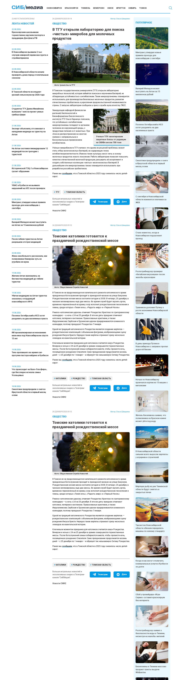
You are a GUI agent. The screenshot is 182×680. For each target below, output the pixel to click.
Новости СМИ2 (59, 210)
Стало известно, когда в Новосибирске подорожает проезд (149, 235)
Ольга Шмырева (123, 19)
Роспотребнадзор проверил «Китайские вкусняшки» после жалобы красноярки (150, 274)
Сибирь (132, 8)
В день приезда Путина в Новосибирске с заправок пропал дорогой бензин (152, 346)
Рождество (78, 378)
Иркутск (120, 8)
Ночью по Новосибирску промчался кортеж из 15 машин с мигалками (152, 382)
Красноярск (71, 8)
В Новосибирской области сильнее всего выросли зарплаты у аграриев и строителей (152, 454)
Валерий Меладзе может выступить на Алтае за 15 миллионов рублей (148, 91)
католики (60, 378)
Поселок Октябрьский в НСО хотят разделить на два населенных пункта (149, 127)
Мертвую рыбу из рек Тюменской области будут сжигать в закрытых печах (152, 489)
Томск (143, 8)
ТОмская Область (75, 192)
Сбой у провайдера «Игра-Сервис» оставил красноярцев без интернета (150, 597)
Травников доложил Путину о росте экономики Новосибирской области (152, 310)
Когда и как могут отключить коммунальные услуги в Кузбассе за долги (152, 564)
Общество (59, 23)
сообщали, (67, 173)
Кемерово (98, 8)
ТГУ (57, 192)
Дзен (124, 201)
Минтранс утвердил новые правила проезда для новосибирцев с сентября (148, 55)
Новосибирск (54, 8)
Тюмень (85, 8)
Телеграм (103, 202)
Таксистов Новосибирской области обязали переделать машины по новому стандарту (150, 528)
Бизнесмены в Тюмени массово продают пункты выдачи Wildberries (151, 669)
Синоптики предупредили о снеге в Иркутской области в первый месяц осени (152, 163)
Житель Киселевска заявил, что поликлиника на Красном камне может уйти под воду (151, 418)
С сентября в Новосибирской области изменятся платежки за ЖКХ (151, 199)
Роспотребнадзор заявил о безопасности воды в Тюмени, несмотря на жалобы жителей (150, 633)
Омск (110, 8)
